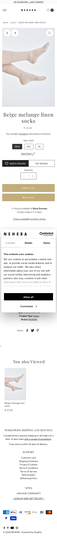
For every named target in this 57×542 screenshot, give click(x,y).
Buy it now (29, 197)
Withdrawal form (28, 478)
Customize (26, 306)
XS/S (17, 146)
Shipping (23, 133)
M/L (29, 146)
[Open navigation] (4, 10)
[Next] (15, 32)
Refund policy (28, 474)
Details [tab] (28, 243)
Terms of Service (28, 471)
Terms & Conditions (28, 468)
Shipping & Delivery (28, 461)
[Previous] (7, 32)
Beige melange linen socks (15, 404)
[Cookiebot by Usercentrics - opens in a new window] (40, 234)
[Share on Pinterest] (37, 330)
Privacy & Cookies (28, 464)
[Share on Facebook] (27, 330)
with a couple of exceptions (37, 439)
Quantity (28, 170)
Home (5, 22)
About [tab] (46, 243)
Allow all (28, 297)
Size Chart (26, 153)
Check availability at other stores (29, 219)
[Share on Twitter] (32, 330)
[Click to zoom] (49, 32)
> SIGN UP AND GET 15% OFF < (28, 498)
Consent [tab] (10, 243)
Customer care (28, 457)
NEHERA (32, 319)
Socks (13, 22)
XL (39, 146)
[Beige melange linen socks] (15, 384)
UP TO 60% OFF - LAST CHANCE (28, 2)
